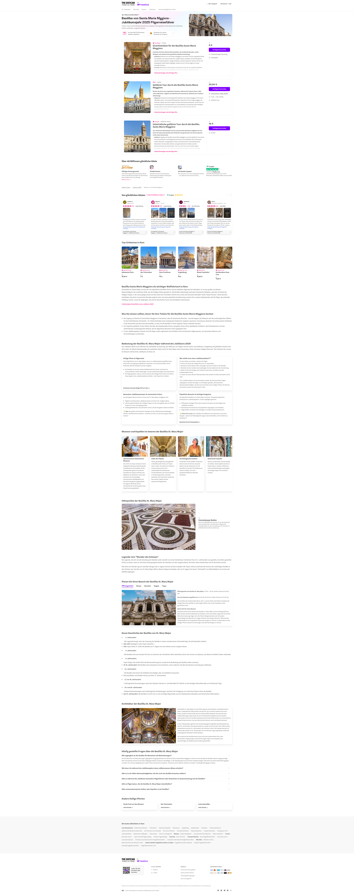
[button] (126, 213)
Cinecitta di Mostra (183, 831)
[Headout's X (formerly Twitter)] (231, 890)
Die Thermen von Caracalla (152, 831)
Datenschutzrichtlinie (187, 873)
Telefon (155, 870)
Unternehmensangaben (188, 870)
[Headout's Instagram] (221, 890)
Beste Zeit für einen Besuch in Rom (132, 843)
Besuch (144, 9)
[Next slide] (148, 58)
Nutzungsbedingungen (188, 876)
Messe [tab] (138, 586)
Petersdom (153, 828)
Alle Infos (136, 9)
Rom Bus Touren (127, 837)
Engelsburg (185, 828)
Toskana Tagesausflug (160, 837)
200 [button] (158, 43)
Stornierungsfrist (186, 878)
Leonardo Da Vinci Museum (202, 834)
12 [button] (158, 121)
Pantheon (204, 828)
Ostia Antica (153, 834)
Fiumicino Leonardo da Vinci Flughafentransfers (150, 840)
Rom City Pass (180, 837)
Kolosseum (176, 828)
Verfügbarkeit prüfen (219, 50)
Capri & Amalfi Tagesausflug (142, 837)
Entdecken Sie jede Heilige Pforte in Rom (136, 388)
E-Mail (155, 873)
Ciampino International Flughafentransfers (180, 840)
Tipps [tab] (164, 586)
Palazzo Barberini (215, 828)
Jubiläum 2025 (137, 187)
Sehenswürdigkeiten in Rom (167, 9)
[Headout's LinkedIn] (218, 890)
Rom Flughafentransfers (207, 837)
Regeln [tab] (156, 586)
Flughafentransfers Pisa (148, 845)
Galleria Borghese (185, 834)
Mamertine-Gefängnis (140, 834)
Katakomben (195, 828)
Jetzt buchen (127, 807)
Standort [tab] (147, 586)
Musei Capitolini (218, 834)
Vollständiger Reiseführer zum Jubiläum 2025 (137, 304)
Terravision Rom (222, 837)
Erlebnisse (152, 9)
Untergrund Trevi (222, 831)
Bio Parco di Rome (169, 831)
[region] (137, 58)
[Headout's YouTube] (224, 890)
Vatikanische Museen (140, 828)
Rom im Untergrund (165, 834)
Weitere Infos (125, 179)
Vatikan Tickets (126, 187)
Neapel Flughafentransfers (202, 843)
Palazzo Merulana (209, 831)
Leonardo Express (127, 840)
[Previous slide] (126, 58)
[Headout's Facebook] (227, 890)
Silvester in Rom (208, 840)
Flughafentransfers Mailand (183, 843)
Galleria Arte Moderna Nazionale (132, 831)
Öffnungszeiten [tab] (127, 586)
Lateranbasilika (126, 834)
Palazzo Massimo (196, 831)
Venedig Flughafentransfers (130, 845)
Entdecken (127, 9)
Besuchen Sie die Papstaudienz (189, 422)
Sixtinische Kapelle (164, 828)
